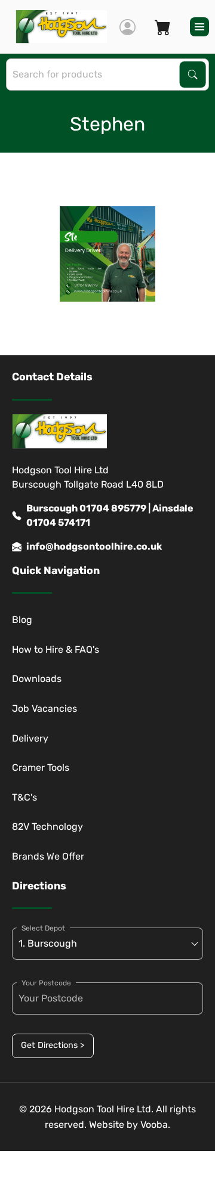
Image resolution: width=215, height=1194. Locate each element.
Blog (22, 619)
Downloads (37, 678)
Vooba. (155, 1124)
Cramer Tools (40, 767)
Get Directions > (52, 1045)
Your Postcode (46, 983)
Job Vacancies (44, 708)
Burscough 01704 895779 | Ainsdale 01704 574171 (110, 515)
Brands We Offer (48, 856)
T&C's (24, 797)
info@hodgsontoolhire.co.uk (94, 546)
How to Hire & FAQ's (55, 649)
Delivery (30, 738)
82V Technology (47, 826)
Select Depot (43, 928)
